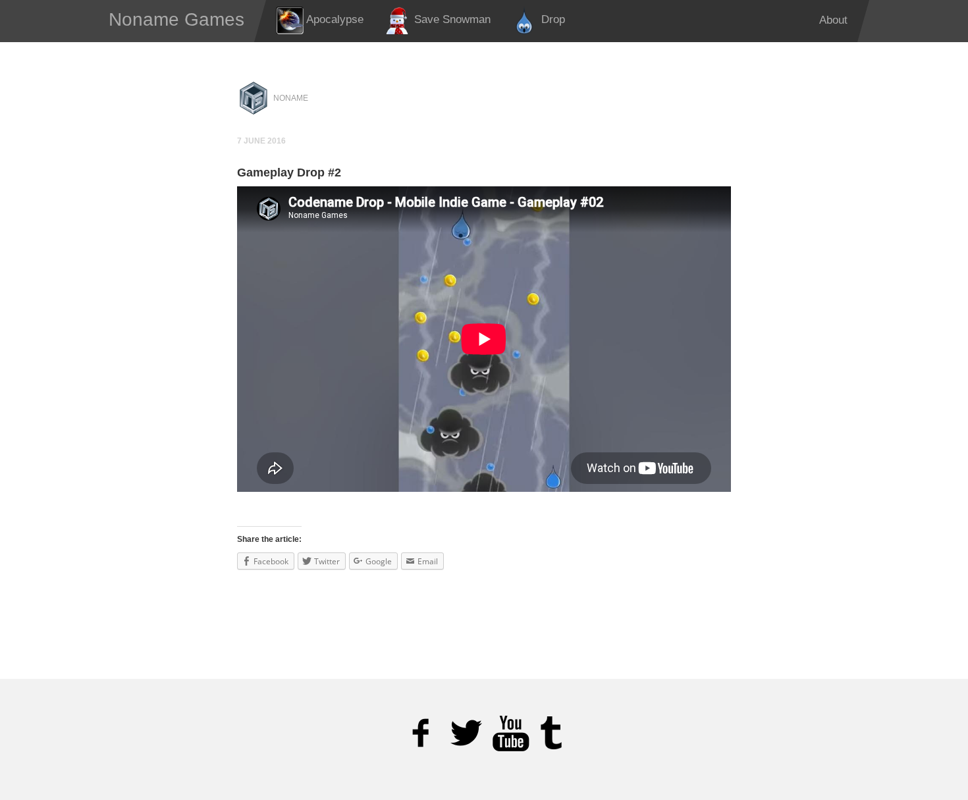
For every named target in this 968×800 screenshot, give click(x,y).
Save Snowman (451, 19)
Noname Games (176, 19)
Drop (551, 19)
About (833, 20)
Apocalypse (333, 19)
